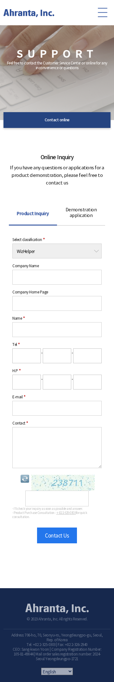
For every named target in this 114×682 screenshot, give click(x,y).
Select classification (28, 240)
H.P (16, 371)
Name (18, 318)
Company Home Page (30, 292)
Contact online (57, 120)
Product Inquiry (33, 213)
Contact (20, 423)
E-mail (18, 397)
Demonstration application (81, 212)
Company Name (25, 266)
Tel (16, 344)
